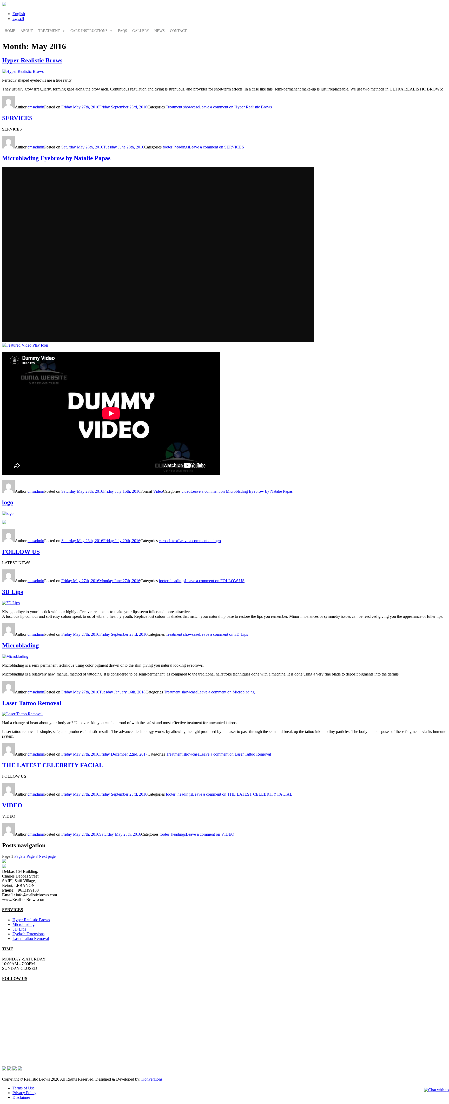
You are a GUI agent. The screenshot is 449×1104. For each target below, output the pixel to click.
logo (7, 502)
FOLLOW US (21, 551)
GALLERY (140, 31)
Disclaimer (21, 1097)
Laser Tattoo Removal (31, 703)
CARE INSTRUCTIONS (89, 31)
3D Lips (12, 591)
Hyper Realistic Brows (32, 60)
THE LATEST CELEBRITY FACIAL (52, 765)
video (185, 491)
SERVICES (17, 118)
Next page (47, 856)
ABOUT (27, 31)
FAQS (122, 31)
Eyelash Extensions (28, 934)
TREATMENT (49, 31)
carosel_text (168, 540)
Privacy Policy (24, 1092)
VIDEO (12, 805)
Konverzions (151, 1079)
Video (158, 491)
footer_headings (176, 147)
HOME (10, 31)
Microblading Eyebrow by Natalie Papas (56, 158)
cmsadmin (36, 107)
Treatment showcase (182, 107)
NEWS (159, 31)
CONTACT (178, 31)
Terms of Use (23, 1088)
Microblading (20, 645)
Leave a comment (235, 107)
